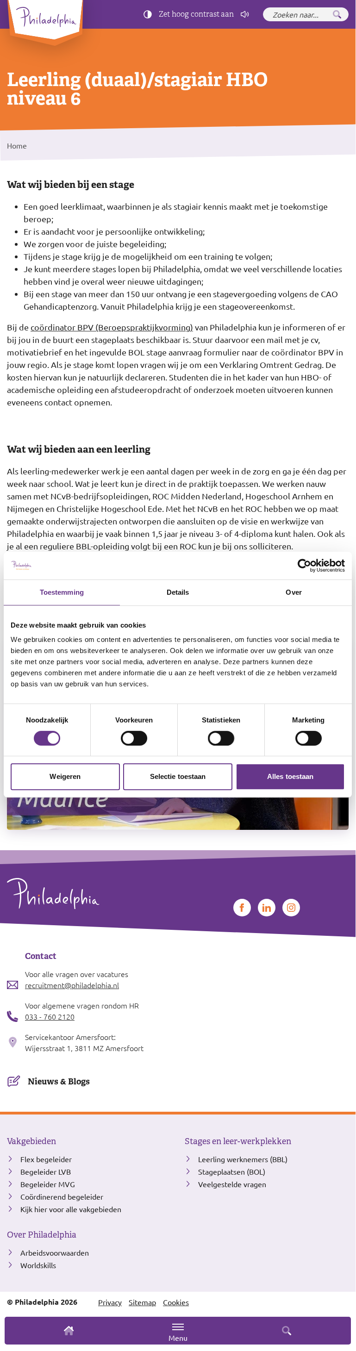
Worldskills (38, 1265)
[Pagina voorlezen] (245, 14)
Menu (178, 1337)
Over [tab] (293, 592)
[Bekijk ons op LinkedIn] (266, 907)
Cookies (176, 1302)
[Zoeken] (337, 14)
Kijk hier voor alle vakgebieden (70, 1209)
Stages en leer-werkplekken (238, 1141)
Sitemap (142, 1302)
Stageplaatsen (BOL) (231, 1171)
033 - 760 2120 (50, 1016)
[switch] (134, 738)
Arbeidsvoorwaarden (54, 1252)
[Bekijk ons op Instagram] (291, 907)
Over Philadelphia (41, 1235)
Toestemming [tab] (62, 592)
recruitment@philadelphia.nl (72, 985)
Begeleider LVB (45, 1171)
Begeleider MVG (47, 1184)
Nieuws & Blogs (59, 1081)
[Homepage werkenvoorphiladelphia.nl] (89, 893)
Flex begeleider (46, 1159)
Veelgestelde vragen (232, 1184)
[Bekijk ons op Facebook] (242, 907)
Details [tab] (178, 592)
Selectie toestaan (178, 776)
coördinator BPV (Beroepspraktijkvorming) (112, 327)
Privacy (110, 1302)
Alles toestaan (290, 776)
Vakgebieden (31, 1141)
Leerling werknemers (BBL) (242, 1159)
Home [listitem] (17, 145)
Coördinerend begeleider (61, 1196)
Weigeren (65, 776)
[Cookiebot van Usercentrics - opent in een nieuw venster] (304, 566)
